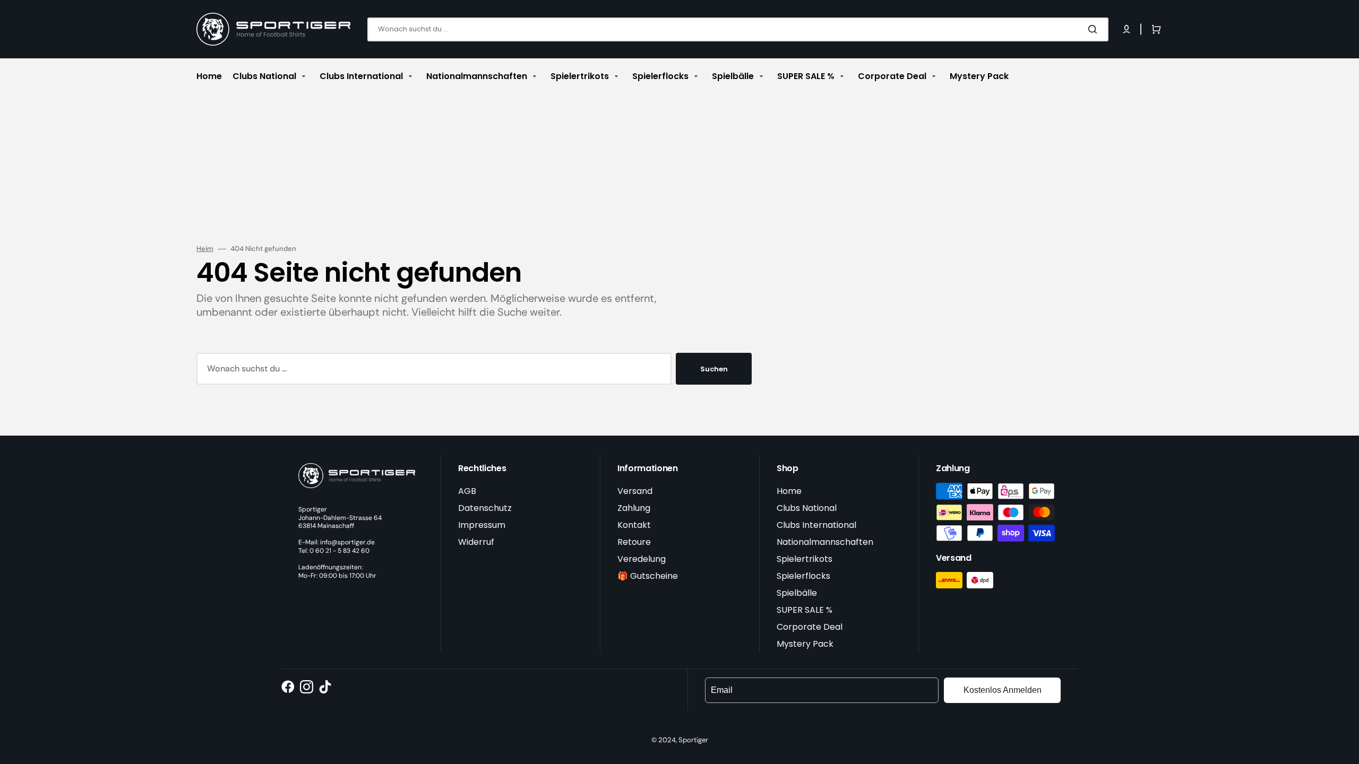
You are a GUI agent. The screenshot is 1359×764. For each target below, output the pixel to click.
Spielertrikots (804, 559)
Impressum (481, 525)
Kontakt (634, 525)
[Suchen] (1094, 29)
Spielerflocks (803, 576)
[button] (1126, 29)
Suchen (714, 369)
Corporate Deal (809, 627)
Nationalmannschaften (825, 542)
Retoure (634, 542)
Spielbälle (797, 593)
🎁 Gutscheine (647, 576)
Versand (634, 491)
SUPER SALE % (804, 610)
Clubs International (816, 525)
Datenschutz (485, 508)
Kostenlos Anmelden (1003, 689)
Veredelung (641, 559)
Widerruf (476, 542)
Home (789, 491)
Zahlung (633, 508)
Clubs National (807, 508)
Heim (204, 249)
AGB (467, 491)
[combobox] (737, 29)
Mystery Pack (805, 644)
